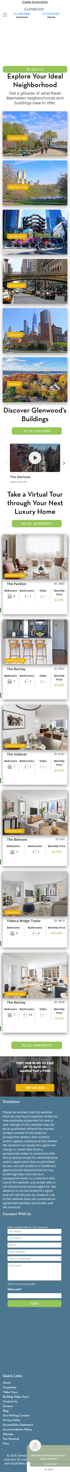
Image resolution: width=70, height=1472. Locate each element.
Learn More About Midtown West (35, 231)
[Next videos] (63, 463)
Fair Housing (11, 1439)
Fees (6, 1443)
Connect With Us (17, 1214)
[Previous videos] (6, 463)
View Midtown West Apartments (35, 235)
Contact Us (10, 1401)
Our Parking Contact (16, 1415)
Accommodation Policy (17, 1429)
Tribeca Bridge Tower (24, 921)
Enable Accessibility (35, 2)
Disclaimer (11, 1102)
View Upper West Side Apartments (35, 186)
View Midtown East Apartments (35, 284)
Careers (8, 1406)
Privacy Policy (11, 1420)
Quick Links (12, 1376)
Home (7, 1383)
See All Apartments (37, 523)
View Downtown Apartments (35, 334)
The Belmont (17, 839)
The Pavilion (16, 584)
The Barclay (16, 669)
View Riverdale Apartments (35, 383)
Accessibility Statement (18, 1425)
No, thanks (49, 1469)
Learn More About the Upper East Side (35, 133)
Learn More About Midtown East (35, 280)
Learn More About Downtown (35, 330)
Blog (5, 1411)
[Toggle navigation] (4, 14)
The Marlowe (20, 477)
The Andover (17, 754)
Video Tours (10, 1392)
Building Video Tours (16, 1397)
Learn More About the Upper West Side (35, 182)
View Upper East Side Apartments (35, 137)
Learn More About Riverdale (35, 379)
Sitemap (8, 1434)
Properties (9, 1387)
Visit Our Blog (35, 1087)
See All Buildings (37, 431)
